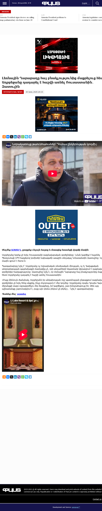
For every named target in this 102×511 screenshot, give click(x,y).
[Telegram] (30, 136)
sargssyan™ (76, 507)
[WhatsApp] (22, 136)
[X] (11, 136)
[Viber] (19, 136)
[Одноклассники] (4, 136)
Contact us (97, 499)
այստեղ (21, 294)
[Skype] (26, 136)
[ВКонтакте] (7, 136)
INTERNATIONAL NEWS (12, 92)
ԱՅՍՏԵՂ (16, 250)
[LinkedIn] (15, 136)
